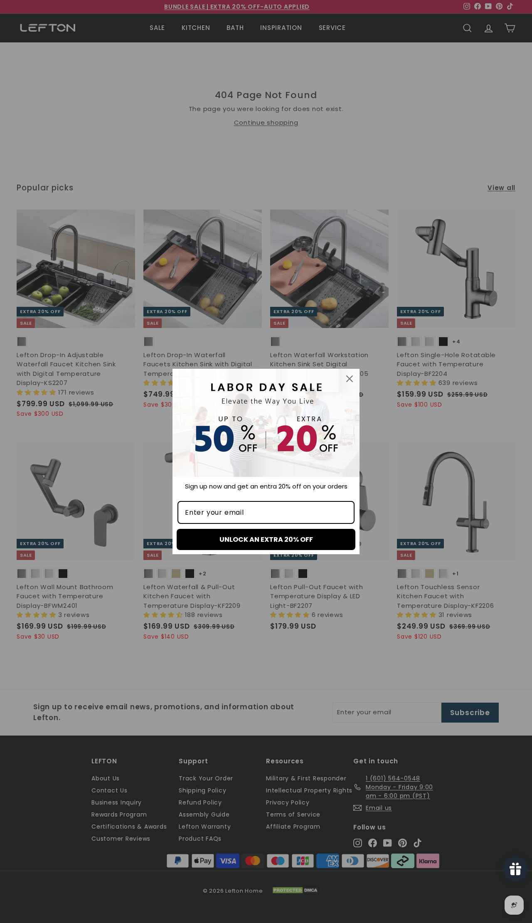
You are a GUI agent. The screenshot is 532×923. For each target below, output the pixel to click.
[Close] (350, 379)
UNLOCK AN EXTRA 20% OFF (266, 539)
